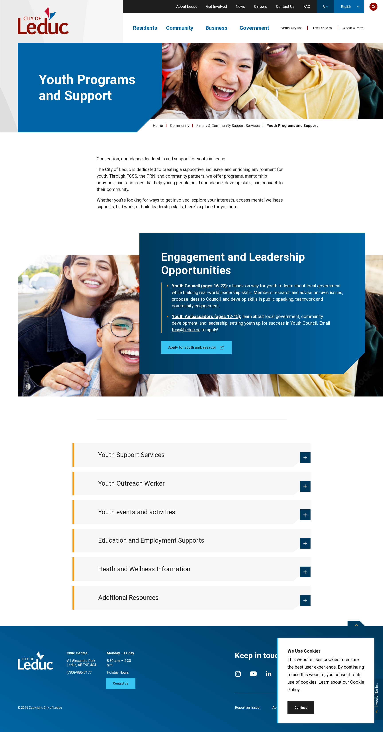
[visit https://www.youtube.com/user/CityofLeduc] (253, 676)
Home (158, 125)
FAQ (306, 6)
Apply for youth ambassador (192, 347)
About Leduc (186, 6)
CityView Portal (353, 28)
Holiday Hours (118, 672)
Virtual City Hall (291, 28)
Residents (145, 28)
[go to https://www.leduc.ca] (43, 21)
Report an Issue (247, 707)
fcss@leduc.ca (186, 329)
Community (179, 28)
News (240, 6)
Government (254, 28)
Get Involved (216, 6)
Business (216, 28)
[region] (325, 680)
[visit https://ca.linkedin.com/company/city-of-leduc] (269, 676)
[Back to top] (356, 628)
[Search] (373, 7)
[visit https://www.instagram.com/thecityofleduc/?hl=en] (238, 676)
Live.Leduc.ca (322, 28)
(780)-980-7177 (79, 672)
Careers (260, 6)
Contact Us (285, 6)
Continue (301, 707)
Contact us (120, 683)
